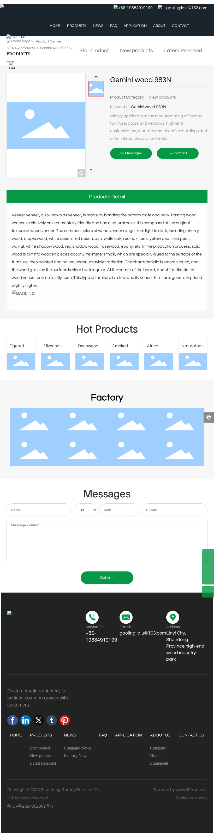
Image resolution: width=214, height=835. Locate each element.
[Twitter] (38, 720)
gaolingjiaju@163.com (186, 8)
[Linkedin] (25, 720)
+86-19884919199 (135, 8)
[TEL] (208, 567)
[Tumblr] (51, 720)
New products (162, 97)
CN (23, 63)
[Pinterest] (65, 720)
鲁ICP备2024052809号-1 (30, 806)
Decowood (88, 346)
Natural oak (192, 346)
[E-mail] (208, 555)
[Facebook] (12, 720)
